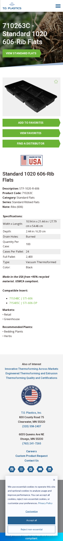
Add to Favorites (30, 122)
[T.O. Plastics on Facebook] (11, 469)
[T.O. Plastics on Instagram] (21, 469)
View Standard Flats (21, 53)
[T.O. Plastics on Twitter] (30, 469)
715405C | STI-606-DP (23, 303)
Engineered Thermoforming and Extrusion (31, 373)
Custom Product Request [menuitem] (31, 455)
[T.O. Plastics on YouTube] (40, 469)
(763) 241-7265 (31, 443)
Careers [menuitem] (31, 451)
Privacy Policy (45, 503)
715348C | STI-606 (21, 298)
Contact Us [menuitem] (32, 460)
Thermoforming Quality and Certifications (31, 378)
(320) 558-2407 (31, 426)
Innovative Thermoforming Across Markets (31, 368)
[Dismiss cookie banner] (54, 480)
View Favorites (30, 133)
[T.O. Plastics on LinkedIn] (49, 469)
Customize (32, 511)
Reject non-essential (32, 529)
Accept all (31, 520)
